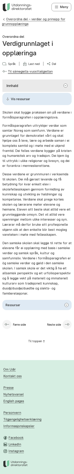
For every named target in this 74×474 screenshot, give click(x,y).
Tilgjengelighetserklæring (22, 419)
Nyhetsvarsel (13, 394)
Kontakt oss (12, 376)
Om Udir (9, 369)
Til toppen (35, 341)
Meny (64, 7)
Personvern (12, 413)
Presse (8, 388)
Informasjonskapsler (19, 426)
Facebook (15, 438)
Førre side (19, 324)
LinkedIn (14, 444)
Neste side (54, 324)
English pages (13, 401)
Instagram (16, 451)
